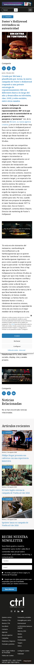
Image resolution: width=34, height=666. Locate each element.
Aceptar (17, 336)
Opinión (20, 637)
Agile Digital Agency (13, 662)
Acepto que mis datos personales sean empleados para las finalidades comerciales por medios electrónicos (17, 581)
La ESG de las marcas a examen (25, 627)
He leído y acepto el (16, 574)
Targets (20, 643)
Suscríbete (5, 626)
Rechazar (17, 341)
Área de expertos (7, 635)
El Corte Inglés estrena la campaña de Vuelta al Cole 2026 (16, 491)
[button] (31, 315)
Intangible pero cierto (24, 620)
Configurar (17, 346)
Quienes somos (7, 617)
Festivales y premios (8, 644)
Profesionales (22, 640)
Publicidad (21, 654)
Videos (20, 646)
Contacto (5, 629)
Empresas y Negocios (8, 641)
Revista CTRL (6, 623)
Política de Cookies (13, 350)
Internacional (22, 623)
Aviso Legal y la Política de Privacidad (16, 574)
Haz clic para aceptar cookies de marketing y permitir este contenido (17, 230)
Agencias (4, 632)
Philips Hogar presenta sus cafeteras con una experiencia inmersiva (15, 458)
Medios (20, 634)
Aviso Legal (22, 350)
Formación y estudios (24, 617)
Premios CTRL (6, 620)
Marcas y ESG (22, 631)
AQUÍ (13, 324)
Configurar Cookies (23, 651)
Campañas (5, 638)
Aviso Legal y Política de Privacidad (8, 651)
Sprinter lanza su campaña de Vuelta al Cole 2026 (15, 524)
